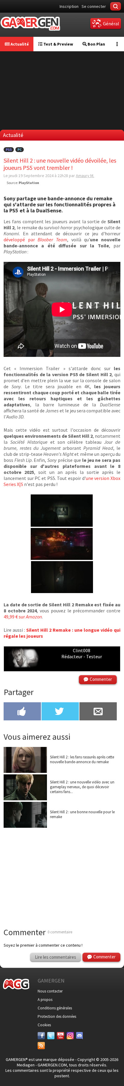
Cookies (44, 1024)
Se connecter (94, 6)
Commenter (101, 679)
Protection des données (57, 1016)
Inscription (69, 6)
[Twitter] (50, 1035)
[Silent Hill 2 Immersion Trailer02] (62, 525)
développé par (35, 240)
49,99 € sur (23, 617)
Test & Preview (57, 44)
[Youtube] (60, 1035)
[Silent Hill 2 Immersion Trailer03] (62, 558)
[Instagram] (70, 1035)
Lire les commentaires (55, 957)
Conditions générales (55, 1008)
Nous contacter (50, 991)
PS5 (9, 150)
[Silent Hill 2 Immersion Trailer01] (62, 591)
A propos (45, 999)
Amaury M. (85, 175)
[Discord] (79, 1035)
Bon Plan (96, 44)
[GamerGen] (30, 24)
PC (19, 150)
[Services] (41, 1045)
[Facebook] (41, 1035)
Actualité (19, 44)
